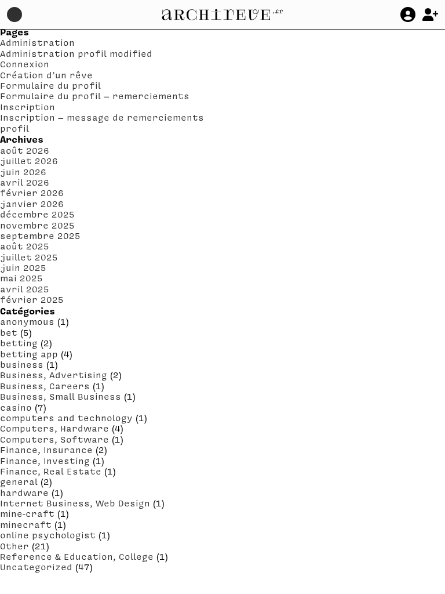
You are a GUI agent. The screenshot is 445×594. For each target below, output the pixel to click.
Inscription (27, 106)
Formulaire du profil (50, 85)
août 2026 (24, 150)
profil (14, 128)
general (19, 481)
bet (8, 332)
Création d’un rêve (46, 74)
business (21, 364)
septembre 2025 (40, 235)
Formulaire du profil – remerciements (94, 95)
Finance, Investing (45, 460)
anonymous (27, 321)
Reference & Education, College (77, 556)
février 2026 (32, 192)
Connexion (24, 63)
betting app (29, 353)
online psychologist (48, 534)
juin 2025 (23, 267)
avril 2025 (24, 288)
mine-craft (27, 513)
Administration (37, 42)
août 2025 (24, 246)
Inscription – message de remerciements (102, 117)
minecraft (26, 524)
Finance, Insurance (46, 449)
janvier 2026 (32, 203)
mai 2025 (21, 277)
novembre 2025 (37, 225)
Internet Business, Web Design (75, 503)
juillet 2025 (29, 257)
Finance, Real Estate (50, 471)
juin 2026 (23, 171)
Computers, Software (54, 439)
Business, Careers (45, 385)
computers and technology (66, 417)
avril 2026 (24, 182)
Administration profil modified (76, 53)
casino (16, 407)
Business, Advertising (53, 374)
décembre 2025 (37, 214)
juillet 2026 (29, 160)
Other (14, 545)
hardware (24, 492)
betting (19, 342)
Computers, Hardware (54, 428)
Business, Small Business (60, 396)
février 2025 (32, 299)
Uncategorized (36, 566)
